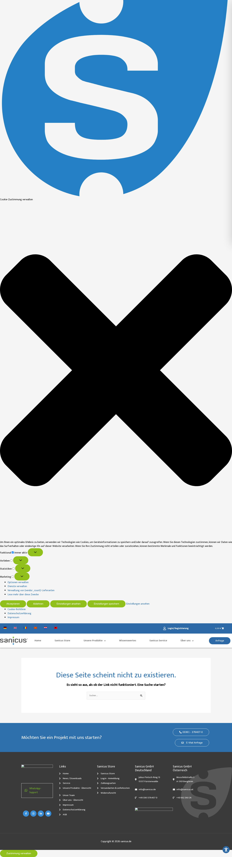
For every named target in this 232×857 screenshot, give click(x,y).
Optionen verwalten (18, 582)
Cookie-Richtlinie (17, 609)
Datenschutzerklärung (19, 613)
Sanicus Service (158, 640)
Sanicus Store (62, 640)
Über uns (185, 640)
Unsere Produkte (93, 640)
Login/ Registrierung (178, 628)
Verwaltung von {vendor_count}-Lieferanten (31, 590)
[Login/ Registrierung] (165, 628)
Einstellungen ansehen (68, 603)
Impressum (13, 617)
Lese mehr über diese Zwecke (23, 594)
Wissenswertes (127, 640)
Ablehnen (38, 603)
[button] (116, 371)
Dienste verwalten (17, 586)
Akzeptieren (13, 603)
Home (38, 640)
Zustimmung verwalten (18, 853)
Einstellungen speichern (106, 603)
